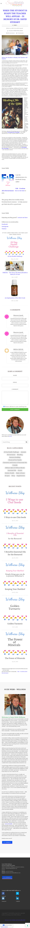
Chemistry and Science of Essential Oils (15, 462)
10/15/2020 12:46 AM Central (18, 316)
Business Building (14, 457)
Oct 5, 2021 (15, 627)
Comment (15, 389)
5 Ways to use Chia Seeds (15, 517)
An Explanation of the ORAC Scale (15, 298)
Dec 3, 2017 (15, 277)
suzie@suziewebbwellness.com (12, 872)
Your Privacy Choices (8, 925)
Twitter (4, 229)
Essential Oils (12, 470)
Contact (8, 842)
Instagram (5, 226)
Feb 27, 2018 (14, 300)
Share (15, 25)
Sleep (13, 475)
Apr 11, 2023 (15, 520)
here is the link (20, 190)
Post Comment (15, 409)
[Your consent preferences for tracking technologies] (27, 925)
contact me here (23, 217)
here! (10, 436)
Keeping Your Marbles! (15, 589)
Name (15, 375)
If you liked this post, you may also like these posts (15, 233)
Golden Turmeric (15, 624)
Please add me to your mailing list (16, 406)
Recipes (7, 475)
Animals (23, 452)
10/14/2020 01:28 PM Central (18, 350)
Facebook (5, 224)
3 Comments (20, 33)
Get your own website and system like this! (15, 920)
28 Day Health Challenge (15, 256)
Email (15, 382)
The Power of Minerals (15, 658)
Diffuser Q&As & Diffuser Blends (15, 468)
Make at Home (20, 473)
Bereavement (11, 33)
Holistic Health (9, 473)
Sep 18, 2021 (15, 661)
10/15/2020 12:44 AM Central (18, 333)
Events (20, 470)
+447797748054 (9, 871)
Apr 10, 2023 (15, 558)
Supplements (21, 475)
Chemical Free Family (14, 460)
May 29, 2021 (14, 259)
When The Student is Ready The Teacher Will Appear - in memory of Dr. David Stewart (15, 16)
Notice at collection (4, 926)
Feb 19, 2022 (15, 592)
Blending (20, 454)
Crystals (14, 465)
